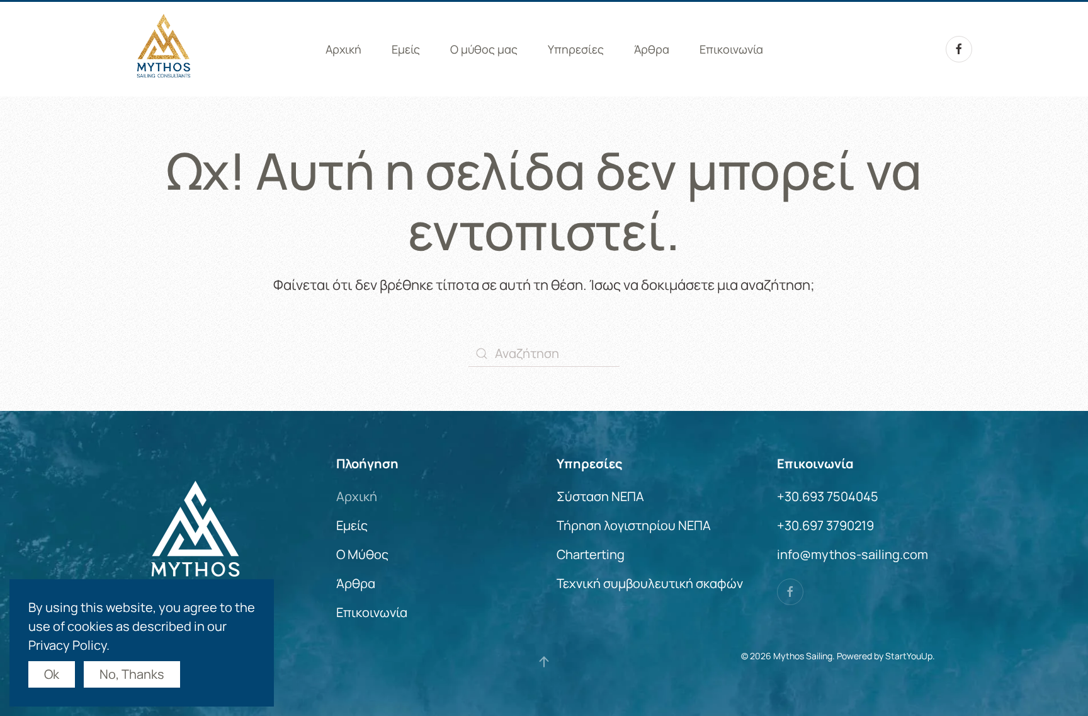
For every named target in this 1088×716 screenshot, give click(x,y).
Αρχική (343, 49)
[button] (544, 662)
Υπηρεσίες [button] (576, 49)
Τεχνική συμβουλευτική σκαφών (650, 583)
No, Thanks (131, 674)
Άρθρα (651, 49)
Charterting (591, 554)
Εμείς (406, 49)
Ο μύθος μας (484, 49)
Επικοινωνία (731, 49)
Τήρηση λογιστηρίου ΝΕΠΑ (634, 525)
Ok (51, 674)
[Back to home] (163, 49)
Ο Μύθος (362, 554)
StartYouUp (908, 656)
